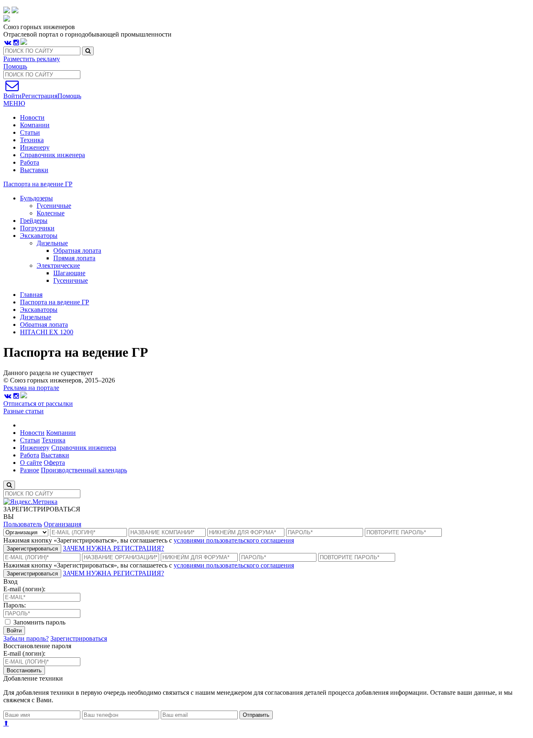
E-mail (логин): (24, 588)
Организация (62, 524)
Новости (32, 117)
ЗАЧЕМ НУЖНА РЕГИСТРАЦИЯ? (113, 548)
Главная (31, 294)
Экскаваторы (38, 309)
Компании (35, 124)
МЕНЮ (14, 103)
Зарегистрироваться (32, 548)
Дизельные (35, 317)
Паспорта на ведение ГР (37, 184)
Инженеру (35, 147)
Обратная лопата (44, 324)
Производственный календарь (84, 470)
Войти (14, 630)
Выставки (34, 169)
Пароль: (14, 605)
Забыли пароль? (26, 638)
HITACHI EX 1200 (46, 332)
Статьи (30, 132)
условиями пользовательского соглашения (234, 540)
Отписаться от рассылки (38, 403)
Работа (29, 162)
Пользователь (22, 524)
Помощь (15, 66)
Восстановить (24, 670)
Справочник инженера (52, 154)
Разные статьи (23, 411)
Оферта (54, 462)
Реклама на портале (31, 387)
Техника (32, 139)
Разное (29, 470)
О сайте (31, 462)
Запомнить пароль (38, 622)
